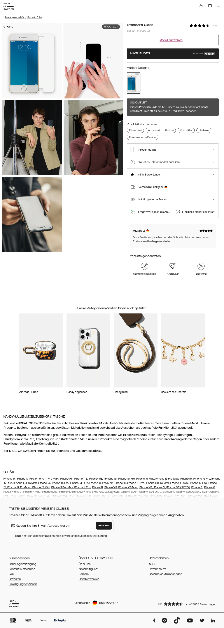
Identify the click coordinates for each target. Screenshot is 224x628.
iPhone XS (110, 487)
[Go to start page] (9, 6)
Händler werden (89, 579)
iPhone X (159, 487)
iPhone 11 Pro (82, 487)
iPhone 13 (120, 483)
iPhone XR (145, 487)
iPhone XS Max (128, 487)
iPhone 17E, (81, 478)
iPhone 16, (111, 478)
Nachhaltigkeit (88, 569)
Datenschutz (157, 569)
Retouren (15, 579)
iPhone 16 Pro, (126, 478)
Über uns (85, 564)
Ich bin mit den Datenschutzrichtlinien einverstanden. (61, 536)
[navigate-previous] (203, 349)
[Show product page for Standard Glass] (133, 83)
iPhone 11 (97, 487)
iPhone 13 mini (179, 483)
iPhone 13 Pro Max (157, 483)
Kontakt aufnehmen (22, 569)
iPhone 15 (186, 478)
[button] (187, 604)
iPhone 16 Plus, (145, 478)
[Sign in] (201, 5)
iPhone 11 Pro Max (62, 487)
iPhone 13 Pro (135, 483)
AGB (151, 564)
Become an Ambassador (165, 574)
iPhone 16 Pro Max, (167, 478)
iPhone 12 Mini (40, 487)
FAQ (11, 574)
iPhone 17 (10, 478)
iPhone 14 (44, 483)
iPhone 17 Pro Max (46, 478)
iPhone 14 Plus (79, 483)
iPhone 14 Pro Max (101, 483)
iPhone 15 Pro (201, 478)
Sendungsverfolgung (22, 564)
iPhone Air (66, 478)
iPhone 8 (196, 487)
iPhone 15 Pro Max (25, 483)
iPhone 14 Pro (60, 483)
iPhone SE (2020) (178, 487)
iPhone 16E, (96, 478)
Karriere (84, 574)
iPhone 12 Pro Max (19, 487)
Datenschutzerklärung (93, 536)
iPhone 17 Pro (25, 478)
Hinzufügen (172, 53)
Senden (103, 526)
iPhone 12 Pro (198, 483)
